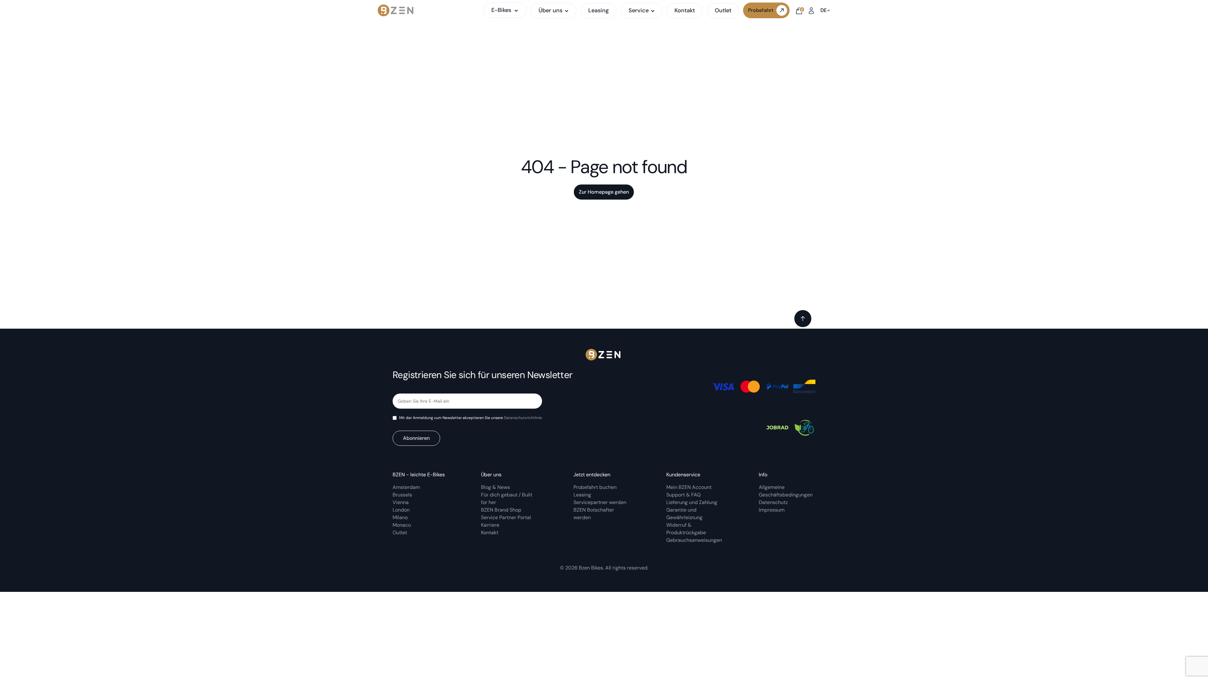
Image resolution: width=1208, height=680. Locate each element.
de (823, 10)
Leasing (598, 10)
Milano (400, 517)
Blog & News (495, 487)
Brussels (402, 494)
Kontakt (684, 10)
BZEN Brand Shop (501, 510)
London (401, 510)
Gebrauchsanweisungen (694, 540)
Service (639, 10)
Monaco (402, 525)
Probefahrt (760, 10)
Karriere (490, 525)
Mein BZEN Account (689, 487)
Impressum (772, 510)
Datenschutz (773, 502)
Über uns (550, 10)
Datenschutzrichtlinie (523, 417)
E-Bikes (501, 10)
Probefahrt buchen (595, 487)
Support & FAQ (683, 494)
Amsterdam (406, 487)
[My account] (811, 10)
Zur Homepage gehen (604, 192)
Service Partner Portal (506, 517)
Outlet (723, 10)
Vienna (401, 502)
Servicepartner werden (599, 502)
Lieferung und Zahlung (692, 502)
